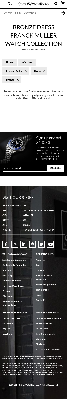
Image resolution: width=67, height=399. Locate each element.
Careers (40, 270)
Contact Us (41, 300)
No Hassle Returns (11, 280)
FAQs (38, 294)
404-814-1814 (10, 4)
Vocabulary (41, 339)
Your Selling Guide (45, 333)
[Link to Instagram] (14, 244)
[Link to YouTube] (50, 244)
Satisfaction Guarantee (14, 260)
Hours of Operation (46, 284)
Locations (7, 333)
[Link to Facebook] (5, 244)
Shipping (6, 270)
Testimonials (42, 289)
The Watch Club (44, 323)
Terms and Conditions (13, 285)
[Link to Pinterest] (32, 244)
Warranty (7, 275)
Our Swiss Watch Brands (48, 318)
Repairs (6, 328)
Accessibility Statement (48, 349)
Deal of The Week (11, 318)
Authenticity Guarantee (14, 265)
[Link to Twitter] (41, 244)
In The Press (42, 328)
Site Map (40, 344)
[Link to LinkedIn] (23, 244)
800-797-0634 (47, 229)
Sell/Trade (7, 323)
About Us (40, 260)
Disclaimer (7, 296)
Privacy (6, 291)
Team (38, 265)
